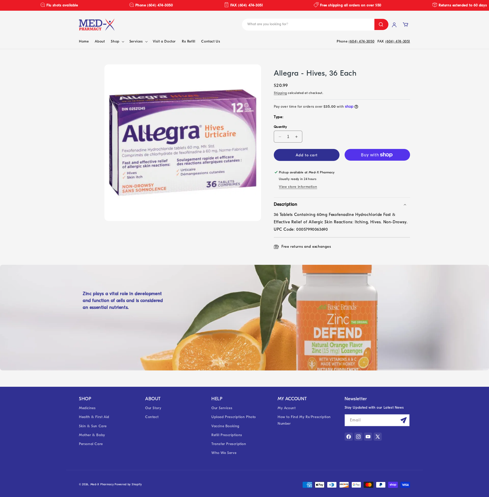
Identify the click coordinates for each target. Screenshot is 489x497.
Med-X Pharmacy (102, 484)
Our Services (221, 408)
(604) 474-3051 (397, 41)
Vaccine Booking (225, 426)
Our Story (153, 408)
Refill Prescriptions (226, 435)
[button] (117, 41)
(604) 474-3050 (361, 41)
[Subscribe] (403, 420)
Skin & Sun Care (93, 426)
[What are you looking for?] (381, 24)
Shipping (280, 93)
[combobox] (280, 24)
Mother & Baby (92, 435)
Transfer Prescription (228, 444)
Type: (279, 117)
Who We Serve (223, 453)
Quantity (280, 127)
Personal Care (91, 444)
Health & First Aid (94, 417)
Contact (151, 417)
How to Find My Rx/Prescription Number (304, 420)
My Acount (286, 408)
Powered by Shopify (128, 484)
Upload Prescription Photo (233, 417)
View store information (298, 187)
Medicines (87, 408)
